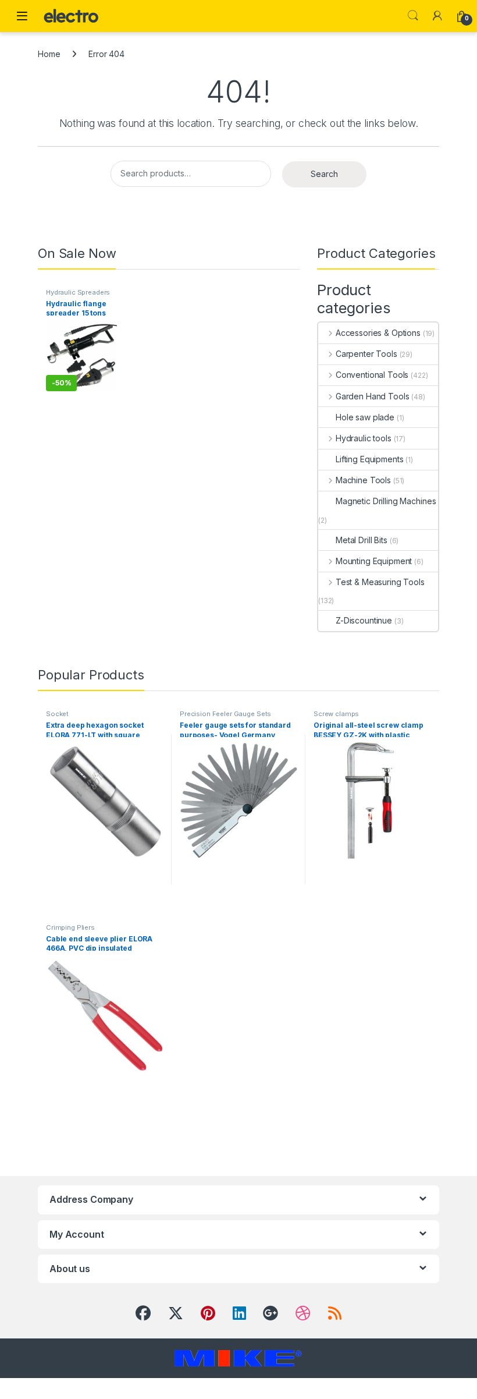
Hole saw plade (365, 417)
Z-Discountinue (364, 620)
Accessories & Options (378, 333)
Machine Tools (363, 480)
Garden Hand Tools (372, 396)
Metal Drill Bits (361, 540)
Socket (57, 714)
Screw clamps (336, 714)
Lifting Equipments (369, 459)
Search (413, 15)
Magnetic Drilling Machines (386, 501)
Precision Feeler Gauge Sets (225, 714)
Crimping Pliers (70, 927)
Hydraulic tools (363, 438)
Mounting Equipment (374, 561)
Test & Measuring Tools (380, 582)
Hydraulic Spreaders (78, 292)
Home (49, 54)
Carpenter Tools (366, 354)
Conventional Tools (372, 375)
